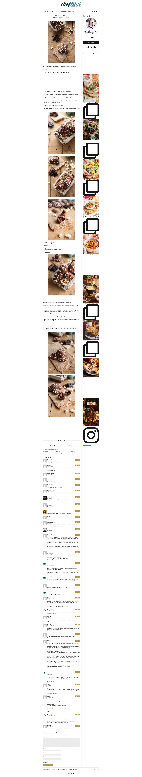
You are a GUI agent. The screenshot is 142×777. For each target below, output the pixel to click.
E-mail (44, 752)
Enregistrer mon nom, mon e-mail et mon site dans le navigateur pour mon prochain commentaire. (59, 761)
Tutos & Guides (51, 11)
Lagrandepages (50, 490)
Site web (44, 756)
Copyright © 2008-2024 (73, 769)
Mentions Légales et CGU (62, 769)
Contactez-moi (71, 11)
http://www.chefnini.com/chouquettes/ (54, 569)
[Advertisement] (61, 82)
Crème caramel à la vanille (48, 453)
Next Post (70, 445)
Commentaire (46, 736)
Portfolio (57, 11)
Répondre (77, 459)
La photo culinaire (64, 11)
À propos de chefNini (46, 769)
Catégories (45, 11)
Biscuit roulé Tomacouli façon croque (73, 453)
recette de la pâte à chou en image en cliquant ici (59, 72)
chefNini (49, 562)
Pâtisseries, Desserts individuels (61, 15)
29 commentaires (64, 19)
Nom (44, 748)
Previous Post (52, 445)
